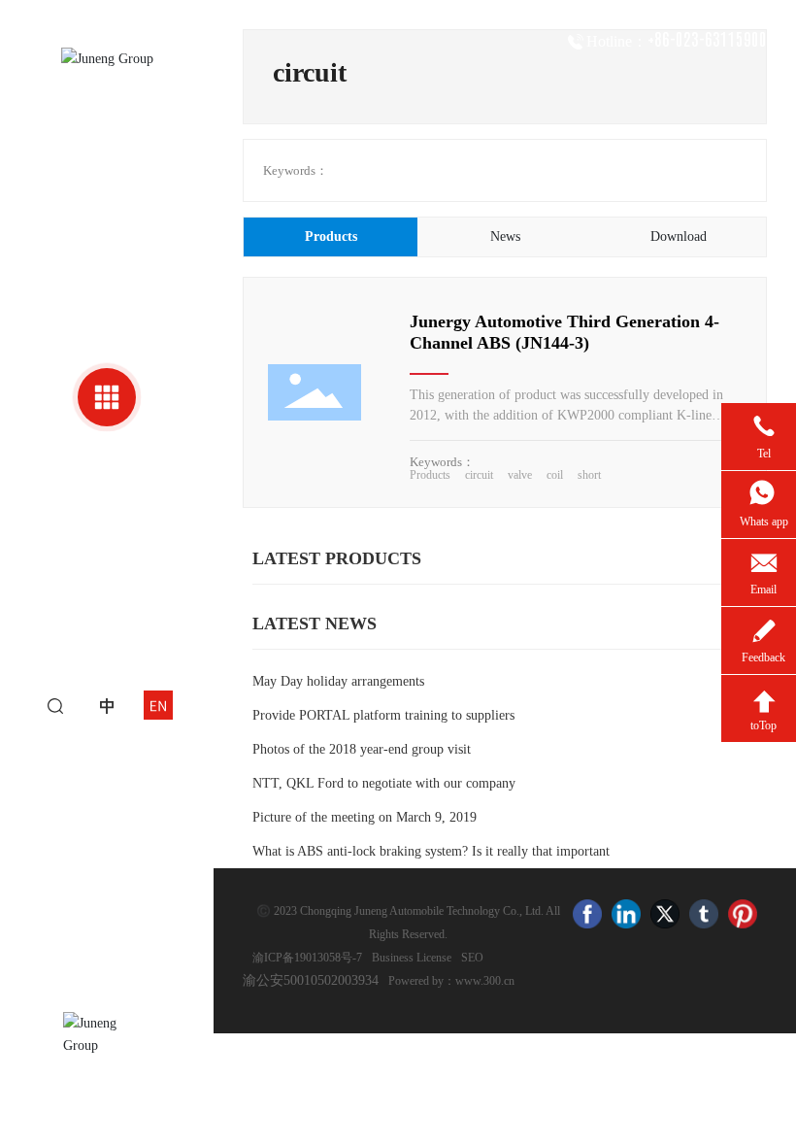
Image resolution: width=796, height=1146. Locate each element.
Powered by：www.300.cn (451, 981)
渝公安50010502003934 (311, 980)
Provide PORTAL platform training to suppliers (383, 715)
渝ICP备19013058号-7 (307, 957)
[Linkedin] (626, 913)
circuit (479, 475)
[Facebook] (587, 913)
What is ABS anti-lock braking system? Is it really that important (431, 851)
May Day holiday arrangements (338, 681)
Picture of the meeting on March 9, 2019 (364, 817)
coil (555, 475)
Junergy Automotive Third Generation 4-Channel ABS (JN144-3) (564, 332)
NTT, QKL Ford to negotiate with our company (383, 783)
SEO (472, 957)
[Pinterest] (742, 913)
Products (430, 475)
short (589, 475)
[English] (158, 704)
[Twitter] (665, 913)
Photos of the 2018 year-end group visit (361, 749)
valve (520, 475)
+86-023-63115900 (707, 39)
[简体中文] (107, 704)
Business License (411, 957)
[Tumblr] (703, 913)
